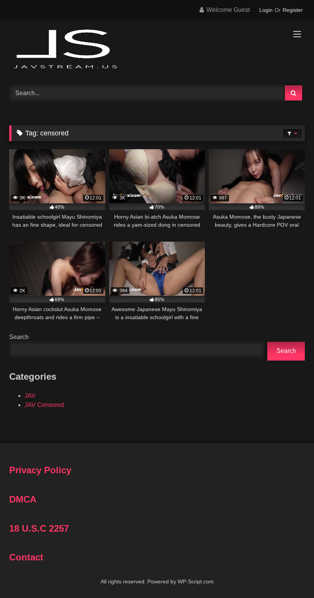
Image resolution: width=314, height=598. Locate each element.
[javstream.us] (157, 49)
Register (293, 10)
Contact (26, 557)
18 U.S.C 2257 (39, 528)
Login (266, 10)
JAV (30, 395)
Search (19, 337)
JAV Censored (44, 405)
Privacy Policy (40, 470)
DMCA (22, 499)
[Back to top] (290, 575)
